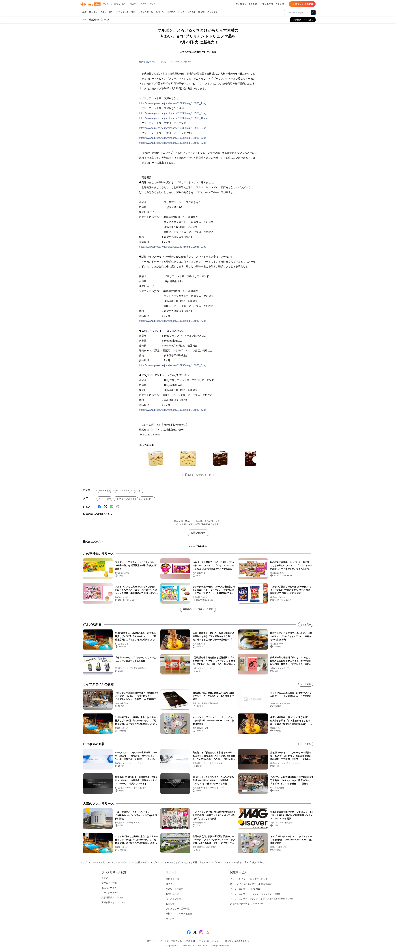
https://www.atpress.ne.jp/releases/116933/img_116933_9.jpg (172, 113)
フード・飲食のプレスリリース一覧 (109, 862)
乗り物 (201, 12)
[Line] (111, 506)
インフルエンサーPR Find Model (246, 889)
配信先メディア (109, 887)
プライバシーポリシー (210, 941)
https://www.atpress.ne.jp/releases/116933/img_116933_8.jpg (172, 143)
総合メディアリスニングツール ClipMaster (251, 884)
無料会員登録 (172, 879)
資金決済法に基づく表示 (237, 941)
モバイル (191, 12)
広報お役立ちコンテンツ (113, 902)
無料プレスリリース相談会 (179, 913)
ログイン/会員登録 (304, 4)
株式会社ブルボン (147, 61)
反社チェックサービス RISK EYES (247, 903)
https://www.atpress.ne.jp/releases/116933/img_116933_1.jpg (172, 103)
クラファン (212, 12)
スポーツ (160, 12)
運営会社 (151, 941)
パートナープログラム (171, 941)
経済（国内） (147, 499)
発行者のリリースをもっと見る (198, 609)
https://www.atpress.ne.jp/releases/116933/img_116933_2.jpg (172, 246)
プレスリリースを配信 (246, 4)
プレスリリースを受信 (273, 4)
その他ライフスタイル (126, 499)
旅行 (111, 12)
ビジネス (171, 12)
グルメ (103, 12)
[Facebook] (99, 506)
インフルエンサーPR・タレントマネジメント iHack (255, 894)
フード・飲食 (104, 490)
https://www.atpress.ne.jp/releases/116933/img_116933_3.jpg (172, 128)
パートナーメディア (111, 892)
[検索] (313, 12)
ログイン (170, 884)
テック (181, 12)
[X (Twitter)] (105, 506)
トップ (83, 862)
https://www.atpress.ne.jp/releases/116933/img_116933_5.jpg (172, 365)
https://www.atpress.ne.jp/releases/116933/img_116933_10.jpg (173, 118)
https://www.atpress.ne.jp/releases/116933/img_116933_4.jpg (172, 321)
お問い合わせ (198, 532)
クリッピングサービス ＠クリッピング (249, 879)
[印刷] (117, 506)
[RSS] (207, 932)
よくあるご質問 (173, 898)
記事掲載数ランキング (112, 897)
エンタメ (93, 12)
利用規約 (190, 941)
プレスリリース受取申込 (178, 908)
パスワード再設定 (174, 889)
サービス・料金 (109, 882)
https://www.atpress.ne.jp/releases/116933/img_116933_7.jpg (172, 138)
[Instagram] (201, 932)
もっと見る (305, 624)
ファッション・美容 (126, 12)
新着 (84, 12)
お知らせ (170, 903)
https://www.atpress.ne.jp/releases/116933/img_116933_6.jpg (172, 410)
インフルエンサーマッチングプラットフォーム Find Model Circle (261, 898)
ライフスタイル (145, 12)
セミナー (170, 918)
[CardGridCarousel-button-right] (255, 459)
